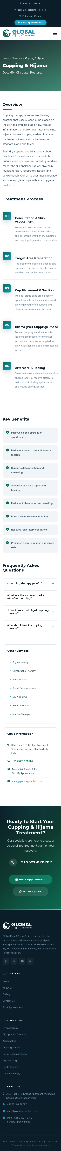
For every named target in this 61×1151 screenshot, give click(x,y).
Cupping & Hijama (12, 1047)
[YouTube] (22, 961)
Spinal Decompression (25, 688)
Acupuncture (19, 679)
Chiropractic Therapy (24, 670)
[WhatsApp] (30, 961)
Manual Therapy (21, 714)
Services (17, 58)
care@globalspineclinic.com (32, 9)
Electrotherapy (21, 705)
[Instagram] (14, 961)
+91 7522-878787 (32, 3)
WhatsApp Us (32, 891)
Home (6, 58)
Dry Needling (20, 696)
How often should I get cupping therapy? (28, 612)
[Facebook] (6, 961)
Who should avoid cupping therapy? (24, 627)
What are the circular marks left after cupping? (25, 597)
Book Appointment (32, 22)
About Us (8, 987)
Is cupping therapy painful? (25, 583)
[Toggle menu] (55, 33)
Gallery (6, 994)
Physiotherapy (20, 662)
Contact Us (9, 1000)
